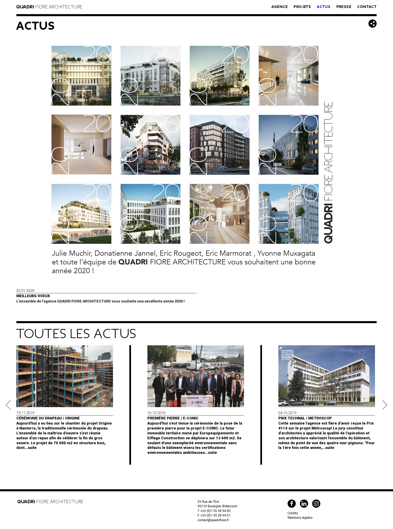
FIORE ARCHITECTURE (49, 7)
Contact (367, 7)
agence (279, 7)
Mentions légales (300, 518)
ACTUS (324, 7)
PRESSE (344, 7)
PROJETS (302, 7)
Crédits (293, 513)
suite (32, 447)
